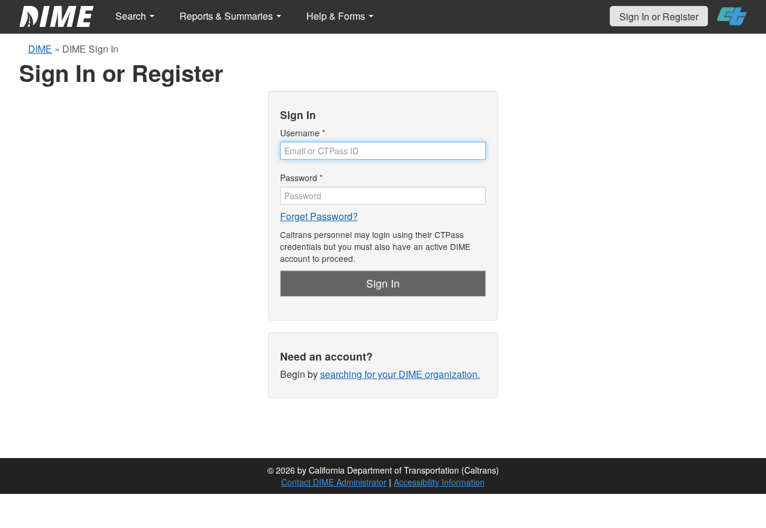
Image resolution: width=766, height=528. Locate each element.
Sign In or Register (658, 16)
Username (302, 133)
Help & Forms (336, 16)
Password (301, 178)
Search (131, 16)
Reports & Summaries (227, 16)
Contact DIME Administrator (334, 482)
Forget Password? (319, 216)
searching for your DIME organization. (400, 374)
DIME (40, 49)
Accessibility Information (439, 482)
